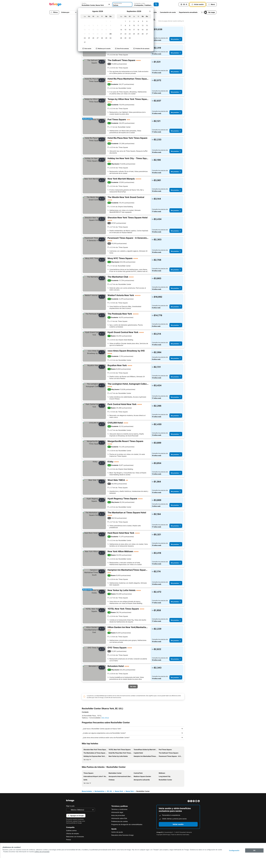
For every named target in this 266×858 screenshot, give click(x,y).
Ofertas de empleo (72, 833)
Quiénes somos (71, 830)
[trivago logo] (55, 4)
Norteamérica (99, 791)
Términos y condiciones (119, 809)
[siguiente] (150, 11)
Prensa (68, 839)
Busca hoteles (87, 791)
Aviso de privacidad (118, 815)
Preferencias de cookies (119, 821)
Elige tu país (70, 806)
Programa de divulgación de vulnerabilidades (126, 824)
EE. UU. (109, 791)
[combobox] (96, 4)
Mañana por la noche (104, 48)
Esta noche (88, 48)
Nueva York (119, 791)
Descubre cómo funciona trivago (122, 835)
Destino (84, 3)
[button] (96, 4)
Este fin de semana (123, 48)
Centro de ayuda (117, 832)
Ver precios (175, 39)
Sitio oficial (105, 718)
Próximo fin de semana (142, 48)
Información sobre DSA (119, 818)
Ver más (86, 759)
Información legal (117, 812)
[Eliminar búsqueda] (109, 4)
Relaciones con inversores (75, 836)
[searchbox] (96, 5)
